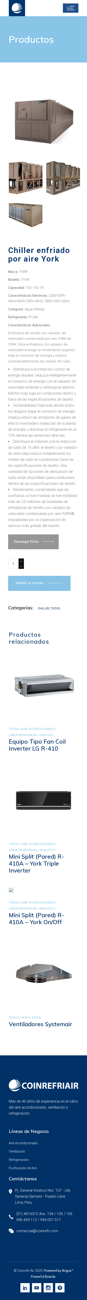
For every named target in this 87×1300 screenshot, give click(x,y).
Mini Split (47, 850)
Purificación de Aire (23, 1168)
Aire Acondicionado (38, 729)
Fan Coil (47, 735)
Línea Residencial (23, 735)
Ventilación (31, 1017)
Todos (55, 608)
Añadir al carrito (29, 583)
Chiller (43, 608)
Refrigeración (19, 1160)
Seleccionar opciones (44, 710)
